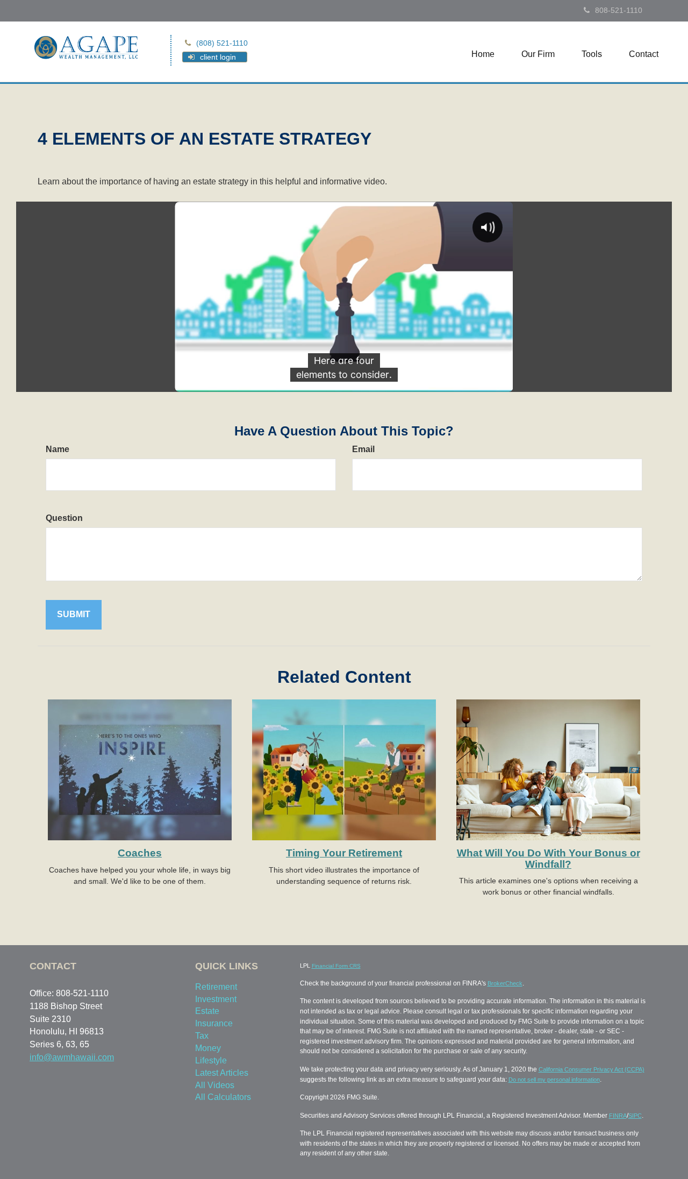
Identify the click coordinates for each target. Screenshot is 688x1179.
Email (363, 449)
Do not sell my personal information (554, 1079)
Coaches (140, 853)
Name (57, 449)
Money (208, 1048)
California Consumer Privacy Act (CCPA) (591, 1069)
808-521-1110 (618, 10)
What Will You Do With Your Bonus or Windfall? (548, 858)
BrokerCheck (505, 983)
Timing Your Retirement (344, 853)
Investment (215, 999)
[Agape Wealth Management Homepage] (86, 46)
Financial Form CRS (336, 966)
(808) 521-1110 (222, 43)
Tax (202, 1035)
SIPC (635, 1115)
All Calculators (223, 1097)
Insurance (214, 1023)
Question (64, 518)
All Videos (214, 1085)
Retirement (216, 986)
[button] (538, 54)
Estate (207, 1011)
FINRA (618, 1115)
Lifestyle (211, 1060)
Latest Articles (221, 1072)
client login (218, 57)
